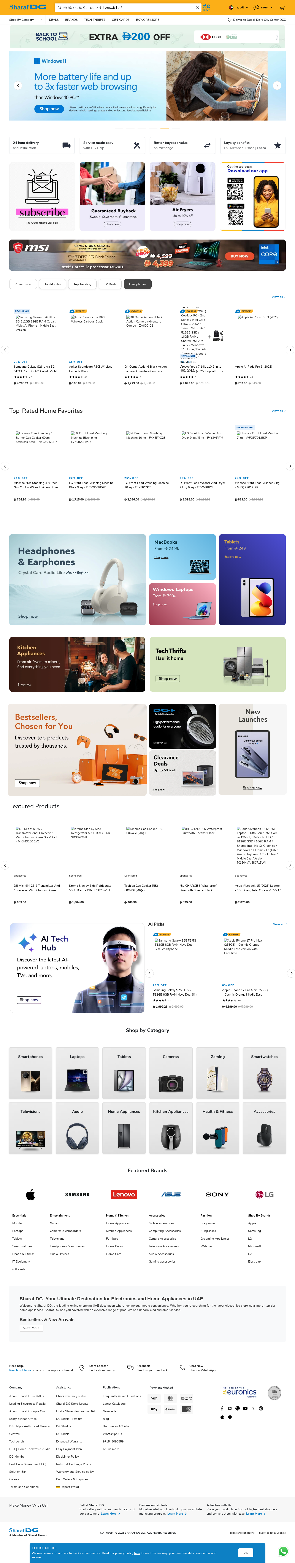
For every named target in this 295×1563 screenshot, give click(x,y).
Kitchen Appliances (119, 1234)
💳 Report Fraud (67, 1490)
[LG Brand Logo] (264, 1198)
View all (278, 300)
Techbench (16, 1445)
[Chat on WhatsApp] (283, 1551)
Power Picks (23, 284)
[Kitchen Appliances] (77, 667)
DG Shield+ (63, 1430)
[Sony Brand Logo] (218, 1198)
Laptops (17, 1234)
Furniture (112, 1242)
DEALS (54, 20)
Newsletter (110, 1414)
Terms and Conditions (24, 1490)
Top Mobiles (52, 284)
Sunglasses (208, 1234)
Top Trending (82, 284)
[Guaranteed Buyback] (112, 196)
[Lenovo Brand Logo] (124, 1198)
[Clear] (197, 7)
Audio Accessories (161, 1257)
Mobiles (17, 1227)
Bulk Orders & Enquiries (72, 1482)
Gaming (55, 1227)
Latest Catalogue (114, 1407)
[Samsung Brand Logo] (77, 1198)
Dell (250, 1257)
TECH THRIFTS (94, 20)
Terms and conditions (242, 1536)
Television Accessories (164, 1249)
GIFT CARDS (121, 20)
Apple (252, 1227)
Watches (207, 1249)
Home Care (113, 1257)
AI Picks (156, 927)
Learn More (108, 1517)
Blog (106, 1422)
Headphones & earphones (67, 1249)
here (137, 1553)
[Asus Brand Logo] (171, 1198)
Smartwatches (22, 1249)
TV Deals (110, 284)
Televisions (57, 1242)
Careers (14, 1482)
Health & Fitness (23, 1257)
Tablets (17, 1242)
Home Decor (114, 1249)
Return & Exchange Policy (73, 1467)
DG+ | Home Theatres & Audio (29, 1452)
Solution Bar (17, 1475)
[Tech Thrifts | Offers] (218, 667)
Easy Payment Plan (69, 1452)
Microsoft (254, 1249)
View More (31, 1331)
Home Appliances (118, 1227)
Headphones (137, 284)
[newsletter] (42, 196)
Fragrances (208, 1227)
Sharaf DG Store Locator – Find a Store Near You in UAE (76, 1411)
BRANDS (71, 20)
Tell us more (111, 1452)
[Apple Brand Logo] (30, 1198)
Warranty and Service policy (75, 1475)
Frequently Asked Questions (122, 1399)
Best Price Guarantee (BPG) (27, 1467)
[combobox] (128, 7)
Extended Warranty (69, 1445)
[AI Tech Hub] (77, 971)
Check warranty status (71, 1399)
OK (246, 1553)
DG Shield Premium (69, 1422)
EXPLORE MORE (147, 20)
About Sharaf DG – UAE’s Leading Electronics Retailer (27, 1403)
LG (250, 1242)
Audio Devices (59, 1257)
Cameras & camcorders (65, 1234)
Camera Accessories (162, 1242)
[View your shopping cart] (282, 7)
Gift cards (18, 1273)
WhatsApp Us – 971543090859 (113, 1441)
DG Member (17, 1460)
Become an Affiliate (116, 1430)
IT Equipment (21, 1265)
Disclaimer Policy (67, 1460)
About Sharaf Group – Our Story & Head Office (27, 1418)
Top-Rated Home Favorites (46, 414)
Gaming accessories (162, 1265)
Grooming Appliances (215, 1242)
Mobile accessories (161, 1227)
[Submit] (58, 7)
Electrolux (254, 1265)
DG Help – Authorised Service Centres (29, 1433)
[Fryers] (183, 196)
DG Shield (63, 1437)
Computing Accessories (165, 1234)
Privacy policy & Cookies (271, 1536)
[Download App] (253, 196)
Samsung (254, 1234)
